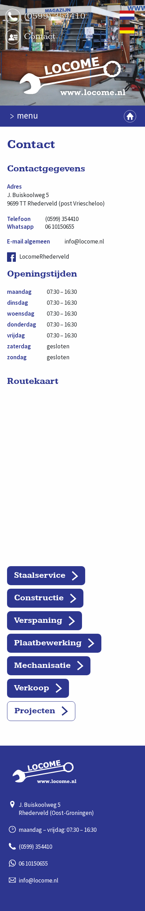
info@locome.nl (84, 241)
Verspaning (38, 620)
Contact (39, 36)
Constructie (39, 598)
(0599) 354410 (55, 16)
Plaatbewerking (48, 643)
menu (27, 115)
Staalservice (39, 575)
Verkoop (31, 688)
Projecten (34, 711)
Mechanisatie (42, 665)
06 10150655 (59, 226)
